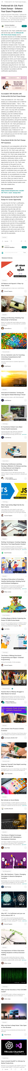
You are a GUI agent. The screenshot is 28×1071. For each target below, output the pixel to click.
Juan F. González (8, 773)
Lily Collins (6, 629)
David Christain (7, 552)
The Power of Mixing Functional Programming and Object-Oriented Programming (12, 657)
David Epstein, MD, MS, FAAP (10, 737)
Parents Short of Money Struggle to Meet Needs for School (12, 692)
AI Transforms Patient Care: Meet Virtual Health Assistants (11, 428)
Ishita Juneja (7, 999)
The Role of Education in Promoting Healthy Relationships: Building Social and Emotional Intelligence (13, 581)
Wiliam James (7, 591)
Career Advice (5, 460)
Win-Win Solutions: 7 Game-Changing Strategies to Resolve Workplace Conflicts (13, 876)
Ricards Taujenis (8, 291)
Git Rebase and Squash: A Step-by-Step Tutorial (12, 284)
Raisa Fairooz (7, 1034)
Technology (5, 423)
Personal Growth (5, 351)
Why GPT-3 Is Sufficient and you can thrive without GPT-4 (13, 914)
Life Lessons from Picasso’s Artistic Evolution (12, 729)
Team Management (6, 871)
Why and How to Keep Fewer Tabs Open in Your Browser (14, 1026)
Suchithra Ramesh (8, 808)
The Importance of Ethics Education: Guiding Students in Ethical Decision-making (13, 952)
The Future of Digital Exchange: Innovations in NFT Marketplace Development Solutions (11, 837)
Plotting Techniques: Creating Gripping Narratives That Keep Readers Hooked (13, 543)
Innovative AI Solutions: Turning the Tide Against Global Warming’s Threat (13, 393)
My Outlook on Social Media (10, 800)
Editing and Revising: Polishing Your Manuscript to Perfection (12, 319)
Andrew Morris (7, 328)
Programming (5, 1058)
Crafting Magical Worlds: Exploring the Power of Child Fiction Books (13, 619)
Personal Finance (6, 688)
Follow (24, 26)
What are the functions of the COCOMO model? (13, 990)
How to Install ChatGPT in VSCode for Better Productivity (13, 1062)
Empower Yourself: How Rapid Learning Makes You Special (13, 765)
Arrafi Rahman (7, 400)
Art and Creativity (6, 615)
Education (4, 237)
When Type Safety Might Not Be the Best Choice (12, 506)
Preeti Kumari (7, 366)
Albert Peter (7, 847)
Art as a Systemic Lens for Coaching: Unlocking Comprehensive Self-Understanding (13, 357)
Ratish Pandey (7, 887)
